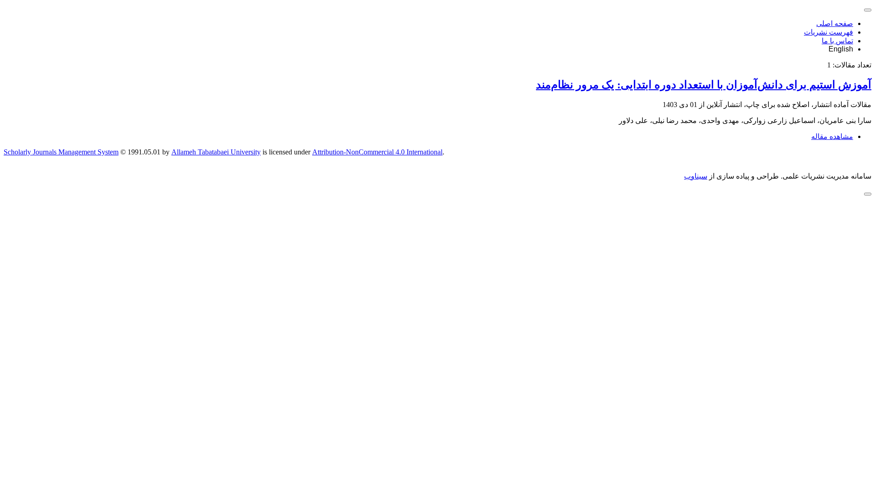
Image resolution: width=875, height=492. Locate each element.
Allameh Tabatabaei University (216, 152)
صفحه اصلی (834, 23)
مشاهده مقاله (832, 136)
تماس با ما (837, 41)
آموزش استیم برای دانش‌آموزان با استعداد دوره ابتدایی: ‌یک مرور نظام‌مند (703, 85)
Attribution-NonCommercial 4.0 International (377, 152)
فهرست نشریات (828, 32)
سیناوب (695, 176)
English (841, 49)
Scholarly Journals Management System (61, 152)
